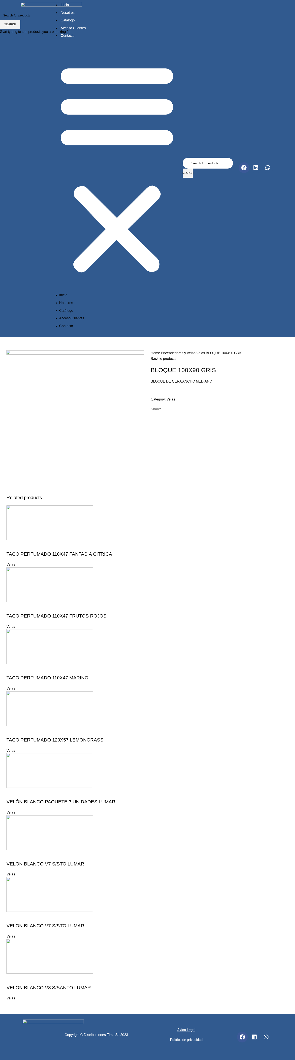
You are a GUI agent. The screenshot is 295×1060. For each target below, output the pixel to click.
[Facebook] (242, 1037)
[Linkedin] (254, 1037)
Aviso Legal (186, 1030)
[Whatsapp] (266, 1037)
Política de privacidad (186, 1040)
